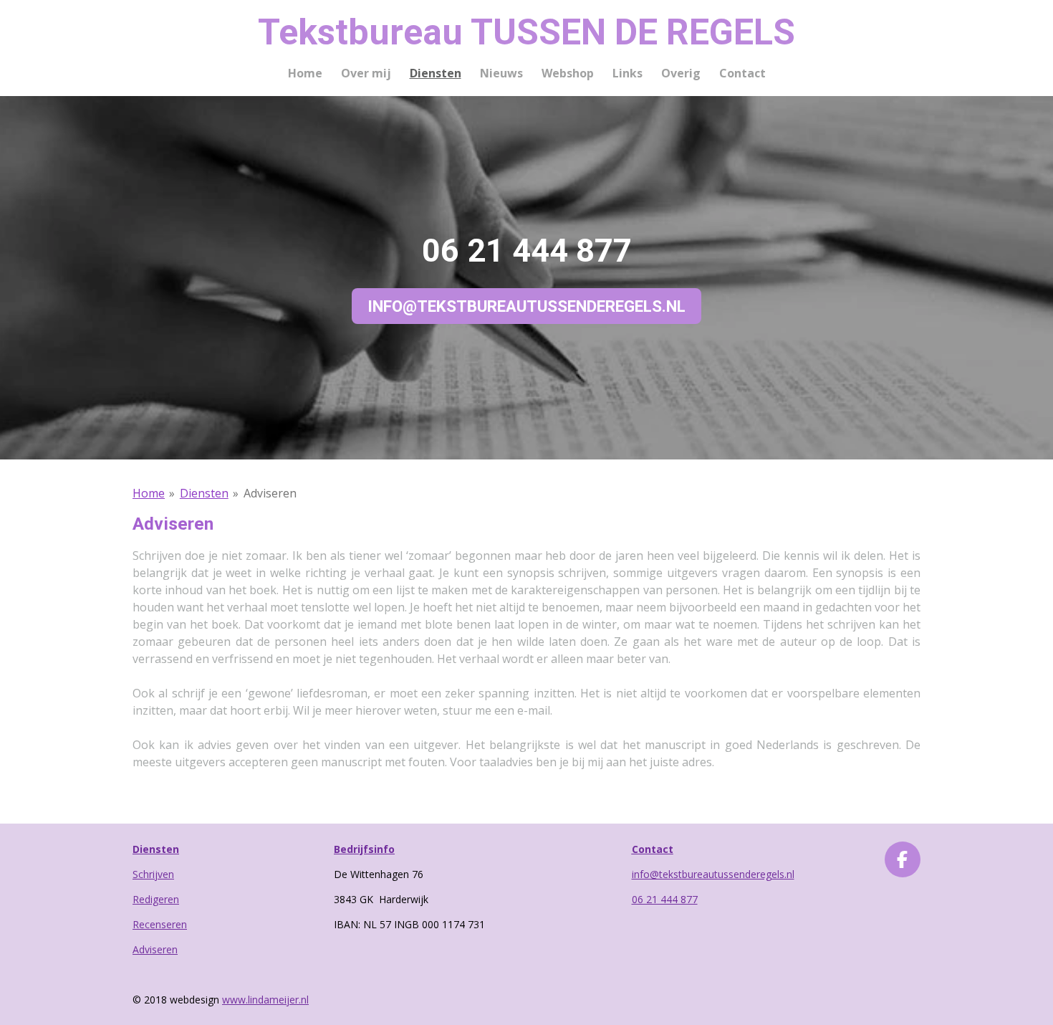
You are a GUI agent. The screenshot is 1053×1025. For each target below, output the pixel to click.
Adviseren (270, 493)
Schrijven (153, 874)
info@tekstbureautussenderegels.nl (713, 874)
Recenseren (160, 924)
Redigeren (156, 899)
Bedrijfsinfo (364, 849)
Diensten (204, 493)
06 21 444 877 (665, 899)
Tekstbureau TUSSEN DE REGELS (526, 32)
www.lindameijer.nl (265, 999)
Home (149, 493)
